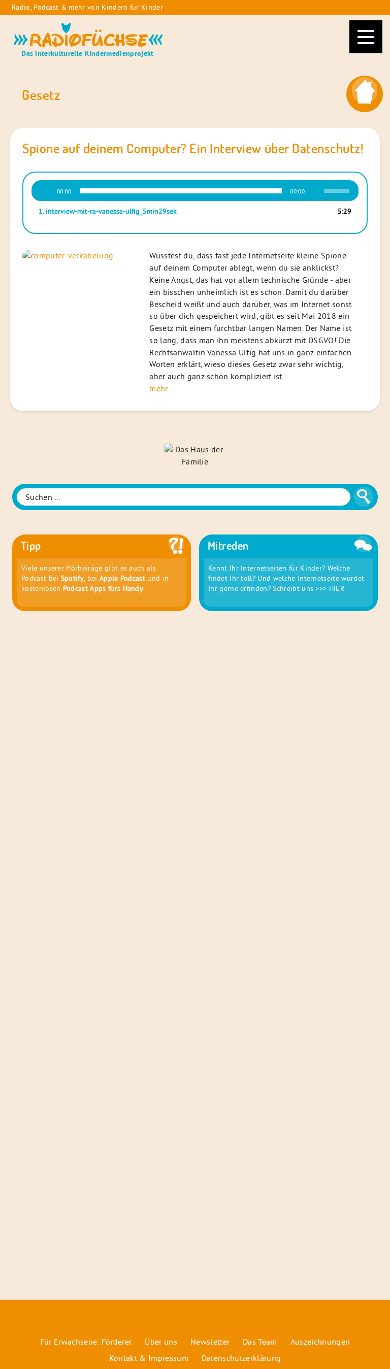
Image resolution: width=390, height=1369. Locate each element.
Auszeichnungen (320, 1342)
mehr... (161, 388)
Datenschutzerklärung (241, 1358)
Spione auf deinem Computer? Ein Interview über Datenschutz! (192, 148)
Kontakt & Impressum (148, 1358)
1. (108, 211)
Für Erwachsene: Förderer (86, 1342)
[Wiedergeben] (46, 191)
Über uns (161, 1342)
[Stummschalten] (316, 191)
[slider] (338, 190)
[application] (195, 191)
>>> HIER (329, 588)
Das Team (260, 1342)
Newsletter (210, 1342)
